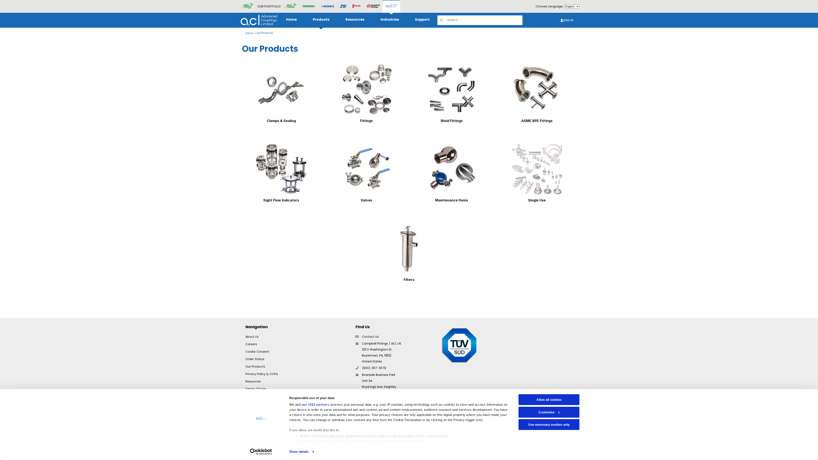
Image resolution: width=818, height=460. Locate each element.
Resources (253, 381)
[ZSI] (343, 6)
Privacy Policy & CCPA (261, 374)
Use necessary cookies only (549, 424)
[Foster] (356, 6)
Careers (251, 344)
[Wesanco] (327, 6)
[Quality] (459, 345)
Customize (546, 412)
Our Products (264, 33)
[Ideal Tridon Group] (247, 6)
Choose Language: (549, 6)
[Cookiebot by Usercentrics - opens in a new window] (261, 451)
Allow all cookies (549, 399)
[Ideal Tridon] (291, 6)
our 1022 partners (316, 404)
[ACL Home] (258, 20)
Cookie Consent (257, 351)
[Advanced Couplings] (391, 6)
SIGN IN (568, 20)
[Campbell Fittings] (373, 6)
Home (249, 33)
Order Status (254, 359)
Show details (299, 451)
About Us (252, 337)
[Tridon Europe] (308, 6)
